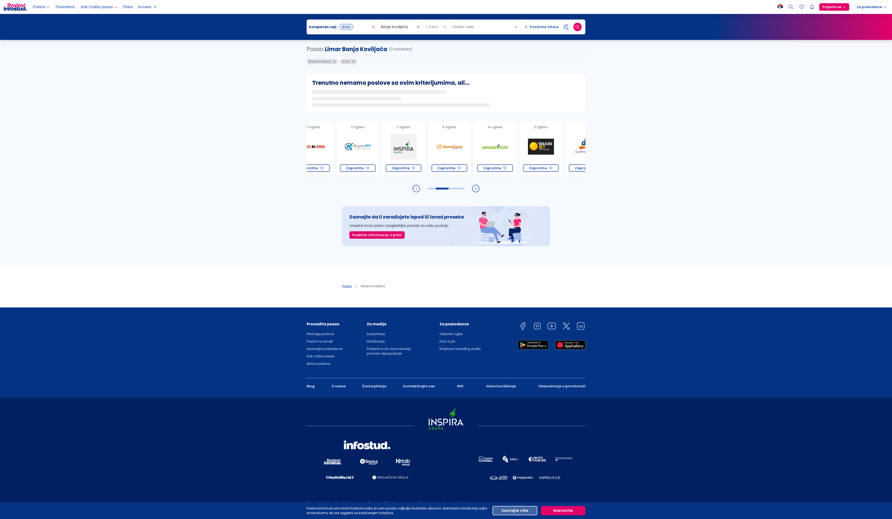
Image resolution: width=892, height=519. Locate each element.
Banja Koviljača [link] (373, 286)
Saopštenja (376, 334)
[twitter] (566, 326)
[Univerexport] (473, 148)
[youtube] (551, 326)
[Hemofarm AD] (427, 148)
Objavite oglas (451, 334)
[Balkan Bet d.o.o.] (519, 148)
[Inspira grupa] (382, 148)
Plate (128, 7)
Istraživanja (376, 341)
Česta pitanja (374, 386)
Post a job (447, 341)
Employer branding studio (460, 348)
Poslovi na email (320, 341)
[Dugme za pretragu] (577, 27)
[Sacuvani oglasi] (802, 7)
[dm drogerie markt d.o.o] (565, 148)
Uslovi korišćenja (501, 386)
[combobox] (340, 27)
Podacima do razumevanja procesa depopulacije (389, 351)
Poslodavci (65, 7)
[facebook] (522, 326)
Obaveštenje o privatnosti (561, 386)
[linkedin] (580, 326)
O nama (338, 386)
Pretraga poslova (320, 334)
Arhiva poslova (318, 363)
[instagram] (537, 326)
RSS (460, 386)
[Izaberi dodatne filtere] (566, 27)
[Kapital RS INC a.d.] (336, 148)
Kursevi (144, 7)
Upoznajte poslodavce (325, 348)
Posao (347, 286)
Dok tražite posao (321, 356)
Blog (311, 386)
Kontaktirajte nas (419, 386)
